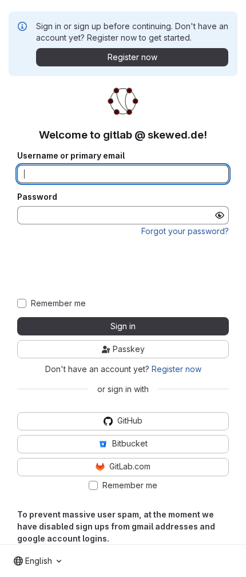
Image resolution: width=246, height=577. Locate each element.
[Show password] (220, 215)
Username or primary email (71, 155)
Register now (176, 369)
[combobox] (37, 561)
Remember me (58, 303)
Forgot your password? (185, 231)
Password (37, 196)
